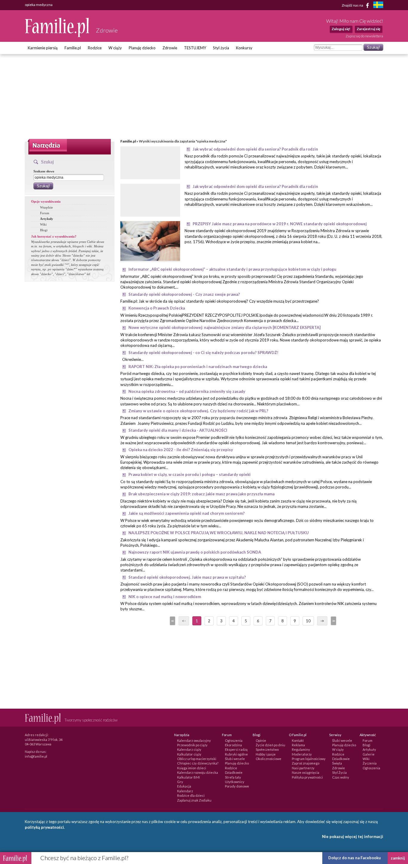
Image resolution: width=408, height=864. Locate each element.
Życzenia (370, 763)
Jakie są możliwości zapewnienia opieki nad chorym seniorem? (186, 513)
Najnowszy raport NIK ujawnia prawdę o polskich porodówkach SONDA (194, 552)
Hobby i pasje (266, 754)
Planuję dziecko (142, 47)
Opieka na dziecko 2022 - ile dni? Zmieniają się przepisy (180, 449)
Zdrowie (169, 47)
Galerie (369, 754)
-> (322, 620)
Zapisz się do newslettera (364, 36)
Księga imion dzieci (191, 768)
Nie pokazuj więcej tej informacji (352, 836)
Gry (180, 782)
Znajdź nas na (353, 5)
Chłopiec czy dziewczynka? (197, 763)
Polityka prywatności (307, 777)
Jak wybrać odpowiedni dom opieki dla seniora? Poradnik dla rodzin (255, 149)
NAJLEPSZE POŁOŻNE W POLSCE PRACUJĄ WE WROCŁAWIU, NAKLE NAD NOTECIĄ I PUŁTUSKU (218, 532)
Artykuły (46, 218)
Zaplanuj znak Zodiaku (194, 800)
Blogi (43, 230)
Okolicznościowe (268, 759)
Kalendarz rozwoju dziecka (197, 772)
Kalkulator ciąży (189, 754)
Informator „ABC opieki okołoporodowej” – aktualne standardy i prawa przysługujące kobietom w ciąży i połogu (232, 269)
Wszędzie (46, 207)
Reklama (298, 745)
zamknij (398, 858)
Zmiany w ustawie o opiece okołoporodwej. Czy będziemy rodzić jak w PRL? (198, 410)
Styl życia (221, 47)
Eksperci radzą (236, 749)
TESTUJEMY (195, 47)
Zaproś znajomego (305, 763)
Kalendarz (185, 791)
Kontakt (298, 740)
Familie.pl (73, 47)
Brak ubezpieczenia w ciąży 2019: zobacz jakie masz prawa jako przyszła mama (201, 493)
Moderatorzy (302, 754)
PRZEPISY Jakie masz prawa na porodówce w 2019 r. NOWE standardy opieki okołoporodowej (280, 223)
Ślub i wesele (235, 759)
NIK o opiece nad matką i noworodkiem (164, 596)
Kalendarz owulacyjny (194, 740)
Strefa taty (233, 777)
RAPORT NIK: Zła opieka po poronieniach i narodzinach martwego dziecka (197, 366)
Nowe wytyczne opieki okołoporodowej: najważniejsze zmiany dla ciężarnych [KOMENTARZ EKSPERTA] (224, 327)
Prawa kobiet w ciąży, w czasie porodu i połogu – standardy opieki (189, 474)
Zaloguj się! (341, 29)
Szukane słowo (43, 171)
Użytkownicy (234, 782)
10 (308, 620)
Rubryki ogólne (236, 754)
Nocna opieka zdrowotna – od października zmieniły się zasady (186, 391)
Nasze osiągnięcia (305, 772)
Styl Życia (339, 772)
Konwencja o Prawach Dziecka (156, 308)
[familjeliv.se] (378, 5)
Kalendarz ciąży (189, 749)
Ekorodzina (233, 745)
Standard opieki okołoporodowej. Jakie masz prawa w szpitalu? (187, 577)
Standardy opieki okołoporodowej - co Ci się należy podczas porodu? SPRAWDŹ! (203, 352)
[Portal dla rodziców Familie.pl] (57, 35)
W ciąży (115, 47)
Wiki (43, 224)
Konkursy (244, 47)
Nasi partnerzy (303, 768)
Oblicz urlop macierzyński (196, 759)
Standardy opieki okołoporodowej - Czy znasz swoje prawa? (184, 294)
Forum (44, 213)
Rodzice (95, 47)
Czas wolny (340, 777)
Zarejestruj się (368, 29)
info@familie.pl (36, 756)
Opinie (261, 740)
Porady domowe (237, 786)
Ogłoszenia (234, 740)
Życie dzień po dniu (270, 745)
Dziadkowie (234, 772)
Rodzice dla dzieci (191, 795)
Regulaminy (301, 749)
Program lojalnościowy (309, 759)
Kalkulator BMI (188, 777)
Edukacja (184, 786)
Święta (337, 763)
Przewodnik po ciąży (192, 745)
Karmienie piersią (43, 47)
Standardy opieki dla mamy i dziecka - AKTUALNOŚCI (177, 430)
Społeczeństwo (267, 749)
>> (333, 620)
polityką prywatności (44, 827)
